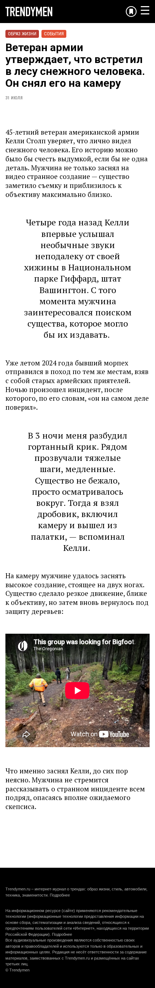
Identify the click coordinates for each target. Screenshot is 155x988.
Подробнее (60, 895)
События (54, 33)
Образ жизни (22, 33)
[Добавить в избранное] (131, 11)
